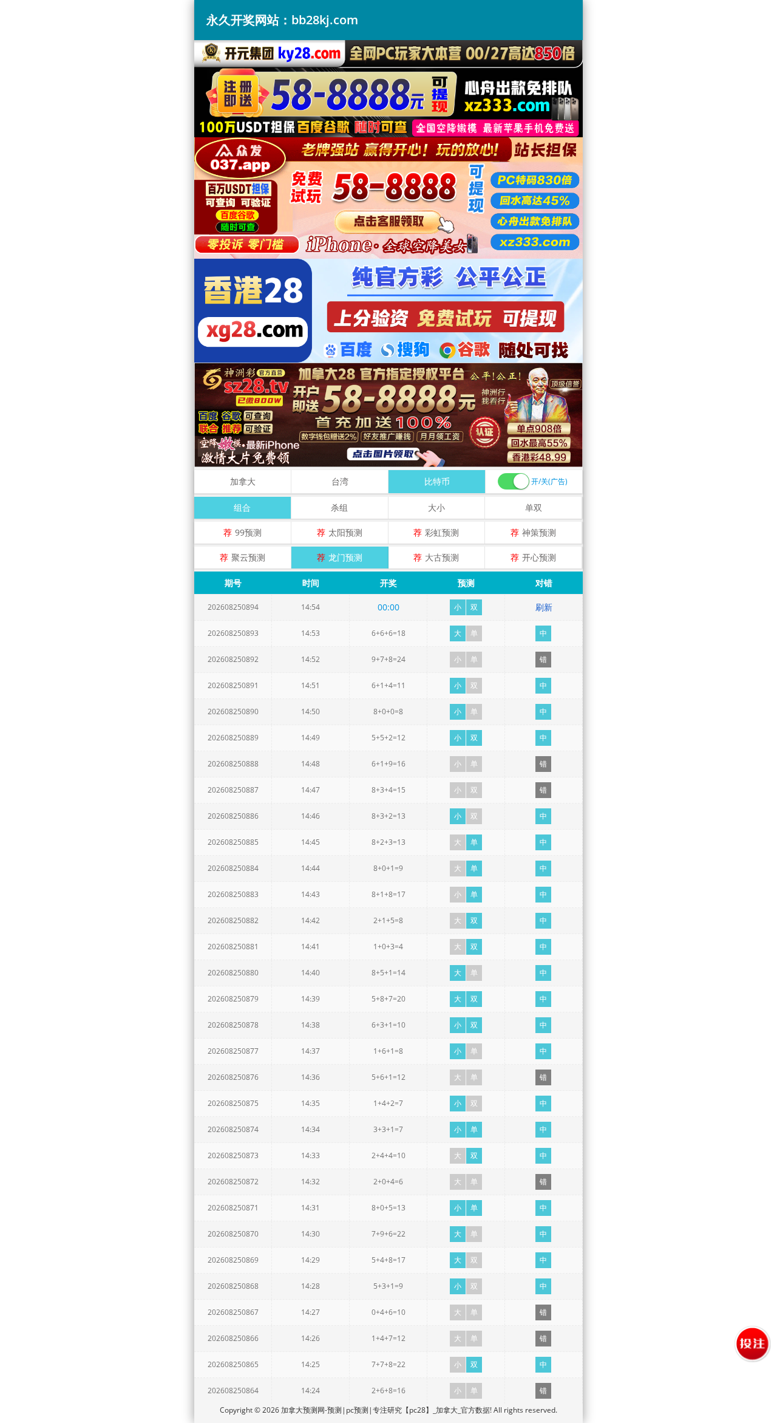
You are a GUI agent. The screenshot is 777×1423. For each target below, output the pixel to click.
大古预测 (442, 557)
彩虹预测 (442, 532)
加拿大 (243, 481)
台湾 (339, 481)
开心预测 (539, 557)
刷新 (543, 607)
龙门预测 (345, 557)
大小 (436, 507)
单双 (533, 507)
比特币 (437, 481)
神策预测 (539, 532)
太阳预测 (345, 532)
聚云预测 (248, 557)
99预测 (248, 532)
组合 (242, 507)
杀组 (339, 507)
